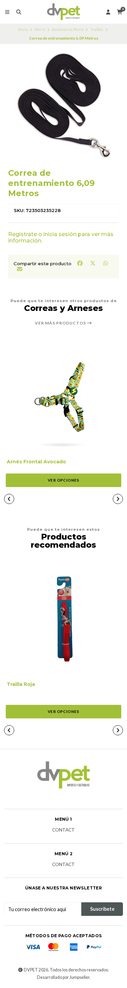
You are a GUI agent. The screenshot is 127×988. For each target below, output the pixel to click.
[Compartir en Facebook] (80, 263)
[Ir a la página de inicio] (63, 11)
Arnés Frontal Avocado (36, 462)
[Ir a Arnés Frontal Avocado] (63, 396)
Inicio (23, 29)
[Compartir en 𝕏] (93, 263)
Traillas (96, 29)
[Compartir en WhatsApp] (105, 263)
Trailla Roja (21, 684)
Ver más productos (61, 323)
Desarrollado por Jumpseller (63, 977)
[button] (9, 499)
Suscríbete (102, 909)
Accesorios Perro (67, 29)
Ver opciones (63, 480)
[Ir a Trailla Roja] (63, 619)
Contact (63, 830)
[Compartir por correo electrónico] (19, 268)
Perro (40, 29)
